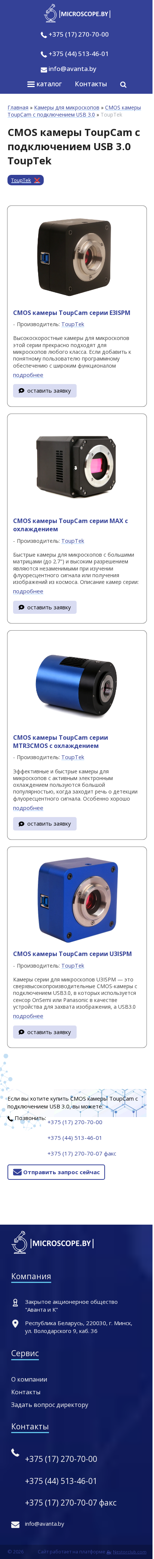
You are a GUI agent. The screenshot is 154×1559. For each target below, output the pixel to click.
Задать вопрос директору (49, 1405)
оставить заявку (49, 390)
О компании (29, 1379)
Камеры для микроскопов (66, 107)
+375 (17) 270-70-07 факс (81, 1153)
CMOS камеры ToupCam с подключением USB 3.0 (74, 111)
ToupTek (21, 180)
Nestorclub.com (130, 1552)
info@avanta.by (71, 68)
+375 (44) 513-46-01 (79, 53)
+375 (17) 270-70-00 (79, 34)
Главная (17, 107)
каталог (48, 83)
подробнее (28, 374)
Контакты (91, 83)
